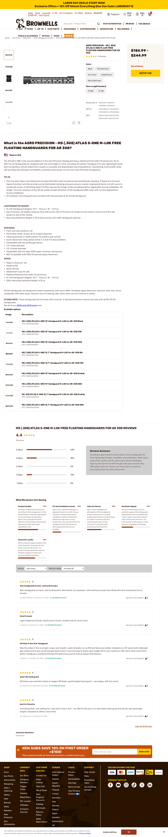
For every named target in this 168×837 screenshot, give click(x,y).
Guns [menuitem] (30, 29)
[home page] (37, 23)
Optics (7, 795)
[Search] (98, 23)
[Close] (164, 832)
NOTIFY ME (145, 73)
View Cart (40, 786)
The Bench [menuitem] (144, 24)
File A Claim (41, 790)
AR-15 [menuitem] (40, 29)
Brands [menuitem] (130, 24)
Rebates (8, 810)
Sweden (56, 817)
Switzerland (57, 821)
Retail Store (25, 797)
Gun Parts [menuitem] (54, 29)
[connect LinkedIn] (149, 785)
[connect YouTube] (118, 785)
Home (7, 38)
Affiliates (24, 805)
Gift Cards (40, 808)
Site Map (72, 783)
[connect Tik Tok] (134, 785)
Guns (6, 772)
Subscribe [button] (144, 751)
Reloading (8, 784)
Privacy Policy (85, 833)
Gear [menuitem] (56, 36)
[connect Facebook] (110, 785)
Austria (55, 779)
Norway (55, 805)
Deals (6, 806)
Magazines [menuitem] (70, 29)
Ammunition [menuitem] (106, 29)
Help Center (89, 772)
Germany (56, 798)
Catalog (39, 804)
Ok (129, 832)
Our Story (24, 775)
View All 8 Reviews (143, 726)
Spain (55, 813)
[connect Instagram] (126, 785)
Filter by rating (55, 568)
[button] (140, 14)
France (55, 794)
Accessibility (74, 779)
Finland (55, 790)
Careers (23, 793)
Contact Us (41, 775)
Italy (54, 801)
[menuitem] (20, 29)
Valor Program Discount (40, 797)
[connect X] (141, 785)
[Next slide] (9, 117)
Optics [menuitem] (46, 36)
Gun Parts (8, 776)
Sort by (21, 568)
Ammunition (9, 780)
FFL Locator (25, 801)
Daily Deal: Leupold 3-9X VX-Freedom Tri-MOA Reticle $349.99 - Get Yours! (65, 14)
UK (53, 825)
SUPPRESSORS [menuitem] (88, 29)
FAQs (86, 776)
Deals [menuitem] (69, 36)
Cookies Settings (110, 832)
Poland (55, 809)
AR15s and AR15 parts (27, 305)
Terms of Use (74, 787)
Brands (7, 802)
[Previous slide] (9, 46)
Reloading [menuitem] (123, 29)
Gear (6, 799)
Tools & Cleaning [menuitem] (28, 36)
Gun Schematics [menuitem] (112, 24)
